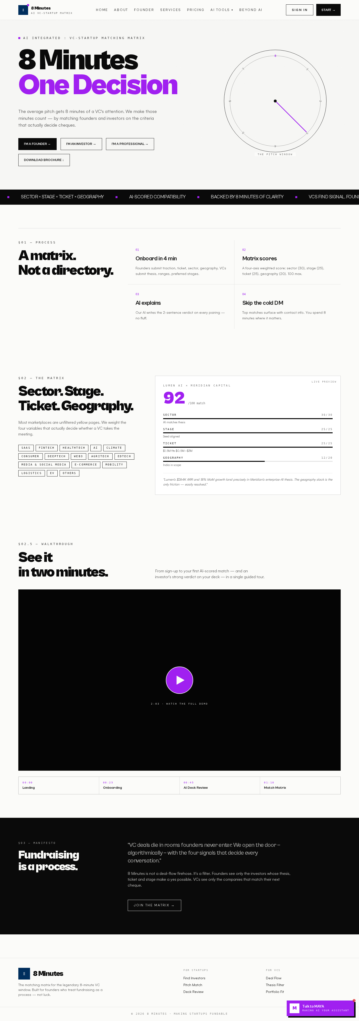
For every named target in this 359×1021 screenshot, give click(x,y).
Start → (328, 10)
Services (170, 10)
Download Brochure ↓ (44, 160)
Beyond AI (251, 10)
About (121, 10)
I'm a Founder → (37, 144)
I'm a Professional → (130, 144)
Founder (144, 10)
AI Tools (222, 10)
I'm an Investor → (81, 144)
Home (102, 10)
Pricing (196, 10)
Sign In (300, 10)
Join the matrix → (154, 905)
